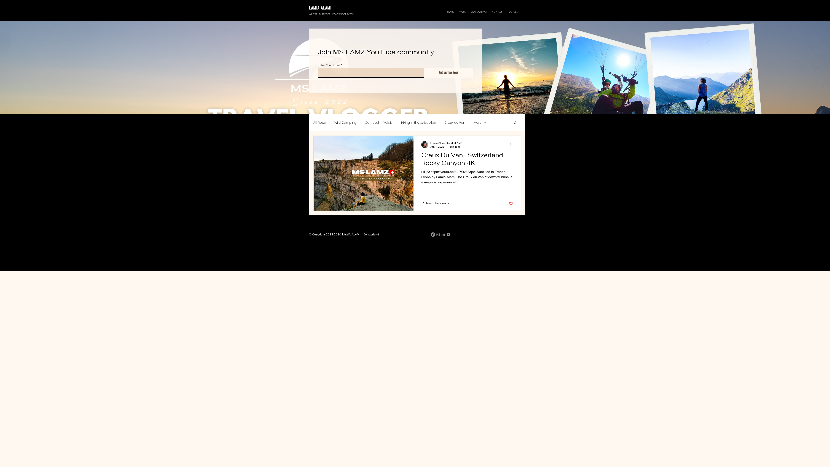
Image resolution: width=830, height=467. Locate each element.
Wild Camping (345, 123)
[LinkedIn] (443, 234)
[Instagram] (438, 234)
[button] (462, 9)
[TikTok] (433, 234)
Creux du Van (454, 123)
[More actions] (512, 144)
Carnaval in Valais (379, 123)
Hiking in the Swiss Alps (418, 123)
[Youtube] (448, 234)
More (478, 123)
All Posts (319, 123)
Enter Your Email (329, 65)
